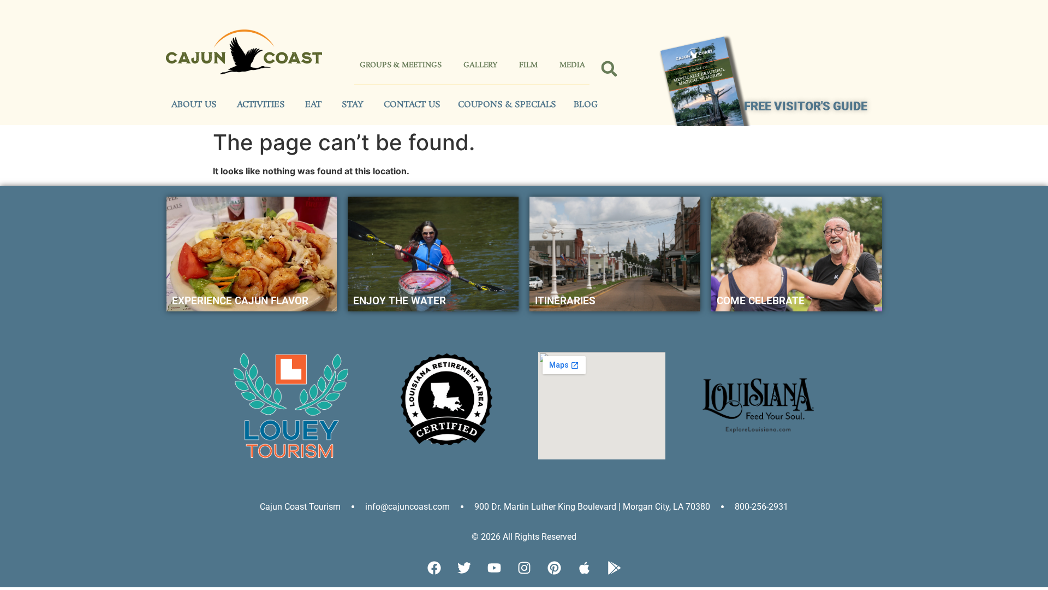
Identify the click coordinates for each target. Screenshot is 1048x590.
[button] (609, 69)
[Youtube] (494, 568)
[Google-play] (614, 568)
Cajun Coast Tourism (300, 507)
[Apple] (584, 568)
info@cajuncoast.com (407, 507)
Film (528, 65)
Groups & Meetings (401, 65)
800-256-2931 (761, 507)
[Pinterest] (554, 568)
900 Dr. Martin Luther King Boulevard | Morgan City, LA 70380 (592, 507)
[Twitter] (464, 568)
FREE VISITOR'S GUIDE (805, 106)
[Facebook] (434, 568)
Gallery (480, 65)
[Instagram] (524, 568)
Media (572, 65)
